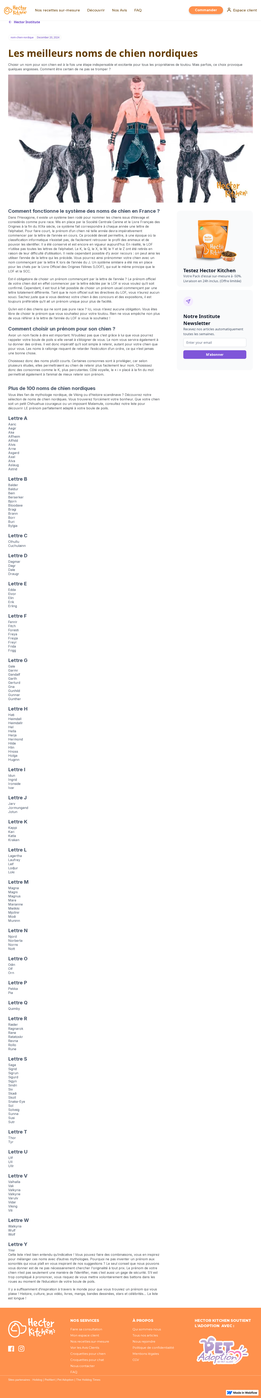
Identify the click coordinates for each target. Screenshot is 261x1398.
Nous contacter (82, 1366)
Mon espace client (84, 1335)
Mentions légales (146, 1354)
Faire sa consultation (86, 1329)
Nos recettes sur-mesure (89, 1341)
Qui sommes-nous (147, 1329)
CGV (136, 1360)
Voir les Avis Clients (84, 1348)
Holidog (37, 1379)
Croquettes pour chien (88, 1354)
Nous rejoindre (144, 1341)
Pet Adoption (65, 1379)
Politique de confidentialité (153, 1348)
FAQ (73, 1372)
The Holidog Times (88, 1379)
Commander (206, 10)
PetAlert (50, 1379)
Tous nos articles (145, 1335)
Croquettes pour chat (87, 1360)
